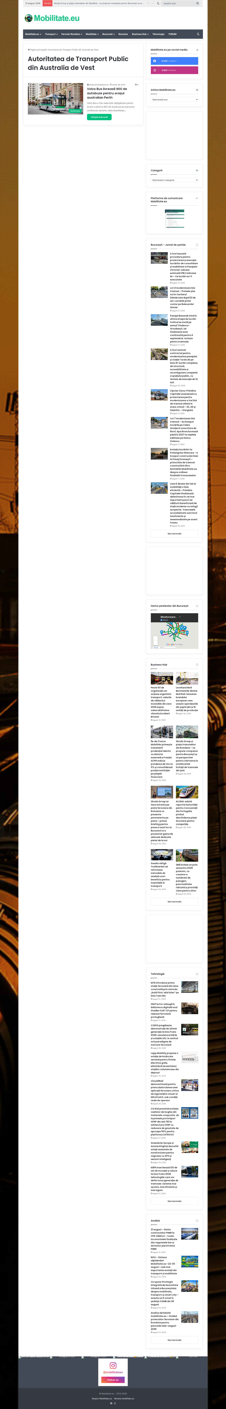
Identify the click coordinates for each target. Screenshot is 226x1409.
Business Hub (139, 34)
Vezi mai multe (174, 533)
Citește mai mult (99, 117)
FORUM (172, 34)
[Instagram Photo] (34, 1372)
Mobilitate (91, 34)
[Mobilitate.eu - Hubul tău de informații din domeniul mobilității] (51, 18)
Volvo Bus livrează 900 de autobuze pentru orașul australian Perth (107, 93)
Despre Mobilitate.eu (102, 1398)
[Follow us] (113, 1367)
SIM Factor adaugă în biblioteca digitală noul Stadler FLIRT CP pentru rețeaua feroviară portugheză (164, 1011)
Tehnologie (158, 34)
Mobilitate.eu (32, 34)
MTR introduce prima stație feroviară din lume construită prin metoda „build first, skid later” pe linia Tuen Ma (165, 989)
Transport (50, 34)
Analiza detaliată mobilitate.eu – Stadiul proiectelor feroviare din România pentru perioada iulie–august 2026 (165, 1321)
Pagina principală (38, 49)
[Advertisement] (144, 17)
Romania (123, 34)
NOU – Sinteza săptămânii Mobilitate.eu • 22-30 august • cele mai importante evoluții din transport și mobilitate (164, 1265)
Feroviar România (70, 34)
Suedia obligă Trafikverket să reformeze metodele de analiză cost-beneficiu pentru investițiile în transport (160, 875)
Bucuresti (107, 34)
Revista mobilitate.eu (124, 1398)
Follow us (113, 1379)
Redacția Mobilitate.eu (99, 84)
